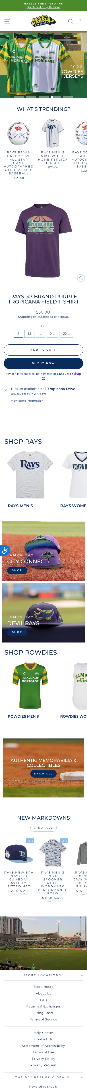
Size (43, 326)
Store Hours (43, 986)
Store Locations (42, 975)
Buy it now (43, 363)
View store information (27, 400)
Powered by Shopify (43, 1086)
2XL (66, 334)
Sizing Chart (43, 1013)
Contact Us (43, 1039)
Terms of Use (43, 1052)
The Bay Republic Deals (42, 1077)
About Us (43, 993)
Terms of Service (43, 1019)
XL (52, 334)
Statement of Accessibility (43, 1046)
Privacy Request (43, 1065)
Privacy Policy (43, 1058)
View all (43, 827)
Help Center (43, 1033)
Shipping (25, 316)
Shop (72, 84)
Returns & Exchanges (43, 1006)
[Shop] (43, 551)
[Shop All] (43, 767)
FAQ (43, 1000)
